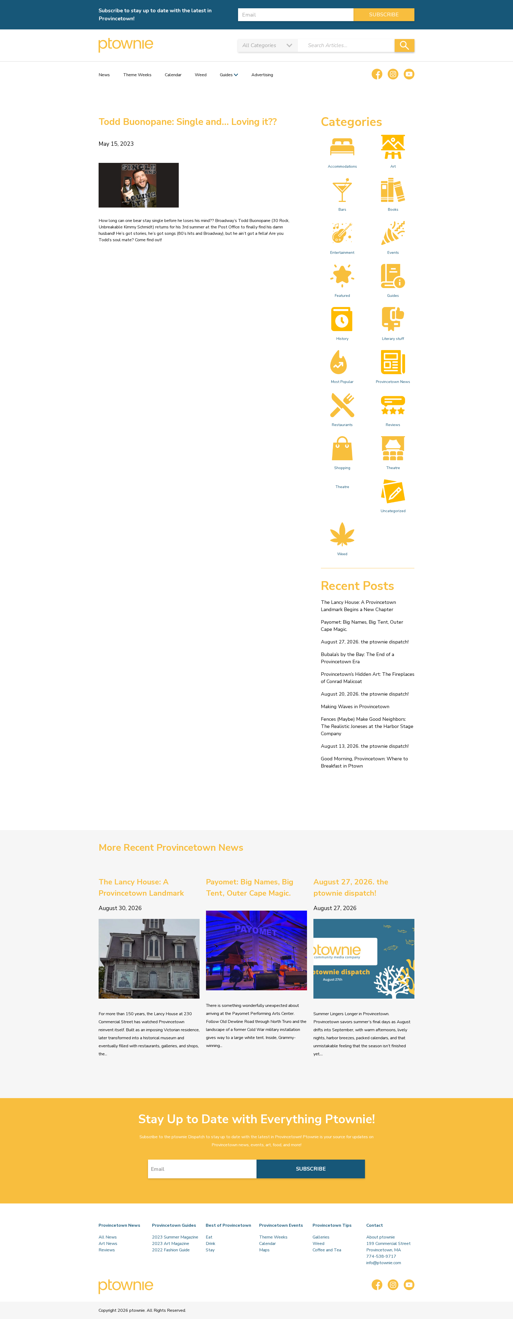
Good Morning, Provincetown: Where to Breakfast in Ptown (364, 762)
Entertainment (342, 252)
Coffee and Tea (327, 1250)
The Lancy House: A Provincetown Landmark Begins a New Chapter (358, 606)
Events (393, 252)
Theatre (393, 467)
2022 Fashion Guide (171, 1250)
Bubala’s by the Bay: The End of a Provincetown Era (357, 658)
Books (393, 209)
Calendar (173, 75)
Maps (264, 1250)
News (104, 75)
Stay (210, 1250)
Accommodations (342, 166)
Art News (108, 1244)
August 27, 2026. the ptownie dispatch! (365, 642)
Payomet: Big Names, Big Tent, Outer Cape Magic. (362, 625)
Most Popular (342, 381)
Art (393, 166)
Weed (201, 75)
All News (108, 1237)
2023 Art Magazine (170, 1244)
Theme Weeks (137, 75)
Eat (209, 1237)
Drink (210, 1244)
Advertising (262, 75)
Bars (342, 209)
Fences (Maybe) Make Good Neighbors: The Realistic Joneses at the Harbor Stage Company (367, 726)
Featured (342, 295)
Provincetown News (393, 381)
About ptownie (380, 1237)
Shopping (342, 467)
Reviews (393, 424)
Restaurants (342, 424)
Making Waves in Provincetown (355, 706)
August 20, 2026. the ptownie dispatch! (365, 694)
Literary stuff (393, 338)
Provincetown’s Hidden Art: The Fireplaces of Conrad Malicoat (367, 678)
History (342, 338)
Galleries (321, 1237)
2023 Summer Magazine (175, 1237)
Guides (393, 295)
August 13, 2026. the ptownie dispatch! (365, 746)
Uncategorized (393, 510)
